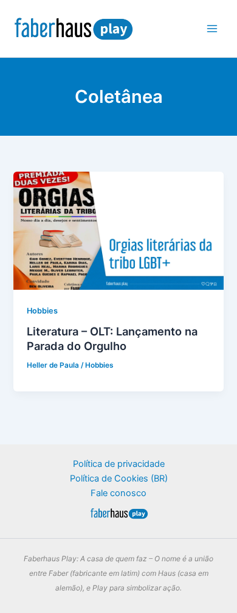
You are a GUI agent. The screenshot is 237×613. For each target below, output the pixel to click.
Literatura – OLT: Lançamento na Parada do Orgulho (112, 338)
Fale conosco (118, 493)
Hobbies (42, 310)
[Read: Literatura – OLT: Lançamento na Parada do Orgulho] (118, 230)
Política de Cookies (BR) (119, 478)
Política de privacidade (119, 463)
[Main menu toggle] (212, 28)
